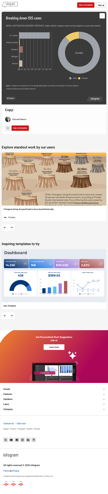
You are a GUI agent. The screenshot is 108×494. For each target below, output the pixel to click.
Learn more (54, 347)
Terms (6, 470)
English (6, 429)
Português (21, 429)
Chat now (21, 423)
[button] (73, 78)
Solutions (7, 399)
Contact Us (8, 423)
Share (11, 98)
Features (7, 394)
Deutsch (13, 429)
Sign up (101, 5)
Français (37, 429)
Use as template (86, 5)
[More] (102, 15)
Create (6, 389)
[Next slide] (11, 227)
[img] (34, 35)
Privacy (15, 470)
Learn (6, 404)
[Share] (7, 128)
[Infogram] (10, 5)
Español (29, 429)
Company (8, 409)
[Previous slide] (5, 227)
